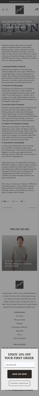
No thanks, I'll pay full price (19, 383)
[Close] (35, 351)
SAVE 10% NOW (19, 374)
